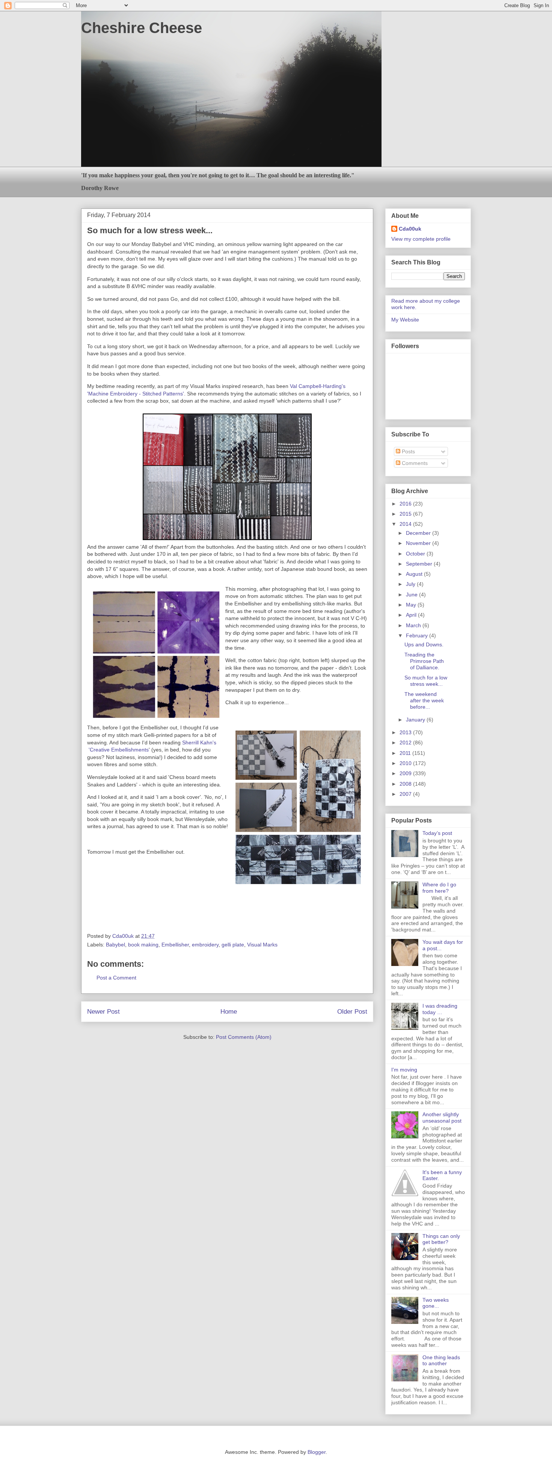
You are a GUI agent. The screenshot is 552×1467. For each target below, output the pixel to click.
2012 (406, 743)
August (415, 574)
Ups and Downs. (423, 644)
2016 (406, 504)
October (416, 554)
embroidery (205, 945)
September (420, 564)
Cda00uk (410, 229)
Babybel (115, 945)
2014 (406, 524)
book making (143, 945)
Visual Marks (262, 945)
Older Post (352, 1011)
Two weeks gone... (435, 1303)
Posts (407, 451)
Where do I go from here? (439, 887)
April (412, 615)
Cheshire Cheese (141, 28)
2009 (406, 773)
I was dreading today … (439, 1009)
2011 (406, 753)
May (412, 605)
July (411, 584)
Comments (414, 463)
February (417, 635)
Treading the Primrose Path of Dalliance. (424, 661)
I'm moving (404, 1070)
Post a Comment (116, 978)
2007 (406, 794)
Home (228, 1011)
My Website (405, 320)
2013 (406, 732)
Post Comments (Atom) (243, 1037)
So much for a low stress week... (425, 681)
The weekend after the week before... (424, 700)
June (412, 595)
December (419, 533)
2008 (406, 784)
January (416, 720)
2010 (406, 763)
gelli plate (233, 945)
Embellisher (175, 945)
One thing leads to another (441, 1360)
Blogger (317, 1452)
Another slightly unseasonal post (442, 1117)
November (419, 543)
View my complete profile (421, 239)
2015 (406, 514)
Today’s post (437, 833)
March (414, 625)
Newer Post (103, 1011)
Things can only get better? (441, 1239)
